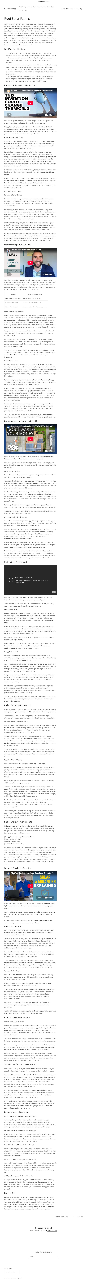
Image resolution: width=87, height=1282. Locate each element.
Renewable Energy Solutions (29, 134)
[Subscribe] (57, 1257)
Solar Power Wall (48, 214)
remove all (52, 1230)
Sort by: (58, 1216)
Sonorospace (11, 1278)
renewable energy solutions (41, 161)
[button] (25, 7)
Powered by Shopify (18, 1278)
